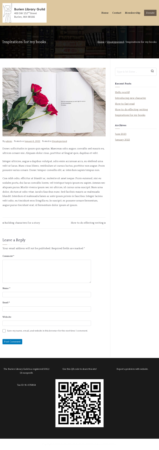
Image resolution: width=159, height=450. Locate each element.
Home (105, 12)
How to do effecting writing (87, 222)
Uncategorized (59, 141)
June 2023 (120, 134)
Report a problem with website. (132, 369)
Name (6, 288)
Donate (150, 12)
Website (6, 317)
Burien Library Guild (71, 444)
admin (8, 141)
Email (6, 302)
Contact (116, 12)
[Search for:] (135, 72)
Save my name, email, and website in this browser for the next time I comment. (47, 331)
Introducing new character (130, 98)
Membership (132, 12)
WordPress (110, 444)
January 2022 (122, 139)
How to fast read (125, 103)
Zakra (97, 444)
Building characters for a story (22, 222)
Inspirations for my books (130, 115)
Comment (8, 256)
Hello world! (122, 92)
